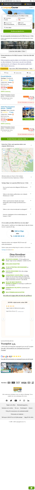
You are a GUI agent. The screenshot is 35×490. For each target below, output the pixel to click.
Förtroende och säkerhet (17, 414)
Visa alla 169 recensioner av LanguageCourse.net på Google (17, 359)
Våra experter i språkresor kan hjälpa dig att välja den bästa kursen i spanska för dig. (17, 226)
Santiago (4, 249)
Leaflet (24, 171)
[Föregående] (1, 68)
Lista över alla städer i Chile (17, 51)
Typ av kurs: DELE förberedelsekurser (18, 68)
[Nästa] (33, 68)
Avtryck (30, 408)
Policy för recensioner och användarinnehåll (17, 411)
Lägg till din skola (28, 417)
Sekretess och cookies (7, 408)
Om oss (17, 408)
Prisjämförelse (4, 68)
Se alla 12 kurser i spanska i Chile (16, 139)
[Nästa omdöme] (31, 319)
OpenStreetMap (30, 171)
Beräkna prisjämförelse (17, 31)
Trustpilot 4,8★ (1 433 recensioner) (12, 4)
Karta (31, 68)
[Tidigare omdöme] (3, 319)
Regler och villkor (11, 405)
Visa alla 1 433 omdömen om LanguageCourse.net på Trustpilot (15, 349)
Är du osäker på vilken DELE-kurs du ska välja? (15, 223)
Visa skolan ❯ (28, 88)
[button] (1, 1)
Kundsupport (23, 408)
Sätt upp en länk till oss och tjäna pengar (12, 417)
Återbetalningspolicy (22, 405)
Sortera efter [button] (18, 73)
